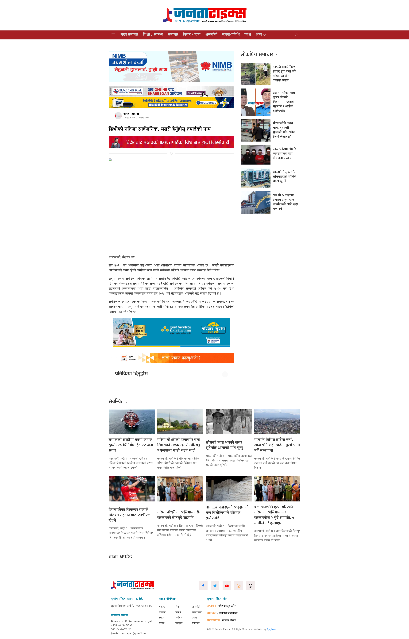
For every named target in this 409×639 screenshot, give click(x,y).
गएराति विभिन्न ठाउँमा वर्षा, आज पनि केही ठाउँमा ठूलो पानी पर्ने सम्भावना (277, 445)
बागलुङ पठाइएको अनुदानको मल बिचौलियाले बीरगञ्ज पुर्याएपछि (227, 513)
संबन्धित (116, 402)
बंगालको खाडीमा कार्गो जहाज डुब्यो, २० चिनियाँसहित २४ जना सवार (131, 445)
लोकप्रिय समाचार (257, 55)
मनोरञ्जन (196, 623)
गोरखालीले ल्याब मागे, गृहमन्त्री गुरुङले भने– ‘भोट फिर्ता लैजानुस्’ (284, 130)
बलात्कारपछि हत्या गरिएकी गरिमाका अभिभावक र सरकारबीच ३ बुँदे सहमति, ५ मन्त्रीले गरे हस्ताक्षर (274, 515)
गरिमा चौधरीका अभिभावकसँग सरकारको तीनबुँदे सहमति (179, 515)
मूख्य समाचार (129, 34)
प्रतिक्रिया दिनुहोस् (131, 374)
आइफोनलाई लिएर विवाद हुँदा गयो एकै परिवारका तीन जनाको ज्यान (284, 74)
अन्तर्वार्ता (211, 34)
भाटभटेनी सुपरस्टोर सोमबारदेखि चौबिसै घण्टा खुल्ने (284, 176)
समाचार (173, 34)
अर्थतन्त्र (178, 618)
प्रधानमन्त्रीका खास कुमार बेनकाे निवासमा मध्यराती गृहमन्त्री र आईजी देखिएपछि (284, 102)
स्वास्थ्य (162, 618)
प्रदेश (247, 34)
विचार (177, 607)
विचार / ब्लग (192, 34)
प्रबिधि (178, 612)
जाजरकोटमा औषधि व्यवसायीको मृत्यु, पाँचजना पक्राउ (285, 153)
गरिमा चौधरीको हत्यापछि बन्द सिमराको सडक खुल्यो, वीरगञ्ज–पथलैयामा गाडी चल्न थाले (180, 445)
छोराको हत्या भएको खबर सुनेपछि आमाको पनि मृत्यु (224, 445)
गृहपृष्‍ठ (162, 607)
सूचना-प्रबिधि (231, 34)
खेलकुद (178, 623)
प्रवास (194, 618)
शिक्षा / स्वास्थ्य (153, 34)
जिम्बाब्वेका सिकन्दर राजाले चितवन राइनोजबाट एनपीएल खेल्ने (129, 515)
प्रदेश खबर (197, 612)
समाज (161, 623)
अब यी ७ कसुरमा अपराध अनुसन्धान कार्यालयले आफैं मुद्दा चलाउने (285, 202)
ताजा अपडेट (120, 557)
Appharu (272, 629)
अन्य (259, 34)
